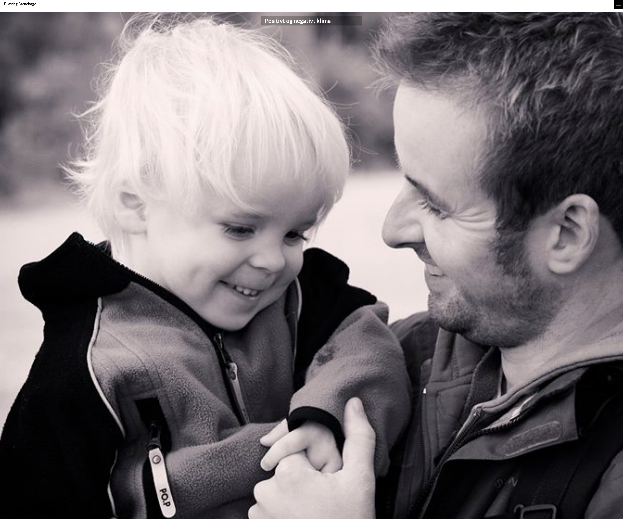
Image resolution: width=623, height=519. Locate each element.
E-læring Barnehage (20, 4)
